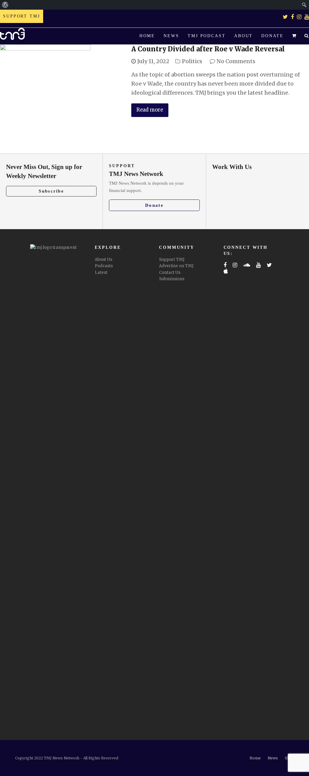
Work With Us (232, 166)
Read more (149, 110)
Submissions (171, 278)
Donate (154, 205)
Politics (192, 61)
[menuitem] (5, 5)
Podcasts (104, 265)
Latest (101, 272)
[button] (294, 36)
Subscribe (51, 191)
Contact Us (169, 272)
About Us (103, 259)
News (273, 758)
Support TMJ (171, 259)
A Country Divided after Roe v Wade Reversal (208, 49)
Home (255, 758)
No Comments (236, 61)
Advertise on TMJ (176, 265)
